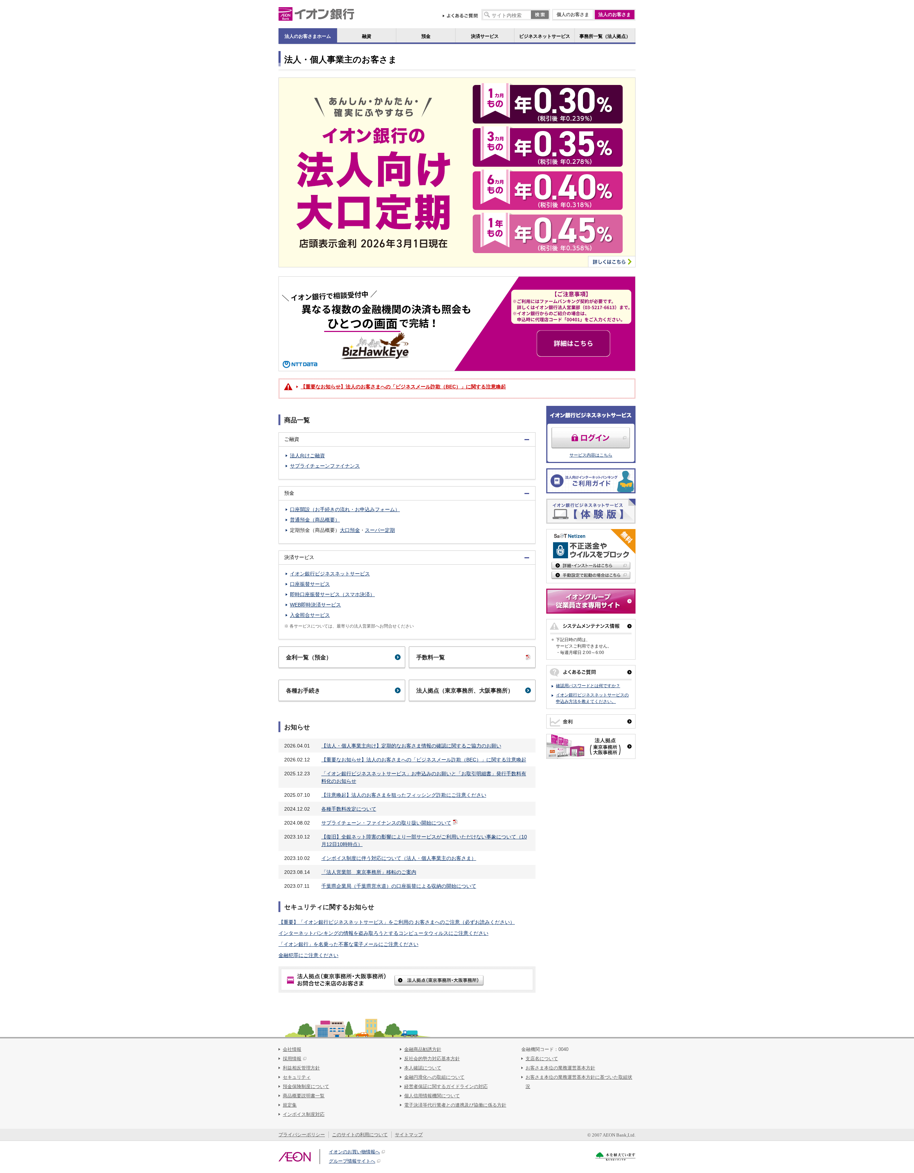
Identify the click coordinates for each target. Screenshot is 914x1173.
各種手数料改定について (348, 809)
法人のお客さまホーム (308, 36)
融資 (366, 36)
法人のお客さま (614, 14)
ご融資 (289, 439)
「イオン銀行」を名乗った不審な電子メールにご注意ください (348, 944)
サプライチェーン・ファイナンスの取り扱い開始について (386, 823)
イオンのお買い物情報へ (354, 1151)
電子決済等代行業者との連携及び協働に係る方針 (455, 1105)
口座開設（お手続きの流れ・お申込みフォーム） (345, 509)
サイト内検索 (487, 15)
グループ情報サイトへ (352, 1161)
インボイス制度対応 (304, 1114)
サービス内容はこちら (590, 455)
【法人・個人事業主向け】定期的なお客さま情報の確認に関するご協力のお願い (411, 746)
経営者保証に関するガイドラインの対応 (446, 1086)
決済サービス (485, 36)
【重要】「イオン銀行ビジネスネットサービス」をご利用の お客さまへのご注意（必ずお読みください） (396, 922)
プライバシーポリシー (301, 1134)
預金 (426, 36)
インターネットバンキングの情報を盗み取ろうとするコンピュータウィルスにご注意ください (383, 933)
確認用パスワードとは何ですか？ (588, 685)
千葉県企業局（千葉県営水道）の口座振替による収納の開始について (398, 886)
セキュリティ (297, 1077)
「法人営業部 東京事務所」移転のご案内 (368, 872)
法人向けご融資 (307, 455)
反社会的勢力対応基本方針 (432, 1058)
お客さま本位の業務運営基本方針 (560, 1068)
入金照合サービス (310, 615)
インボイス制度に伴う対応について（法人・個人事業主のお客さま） (398, 858)
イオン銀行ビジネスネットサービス (330, 574)
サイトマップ (409, 1134)
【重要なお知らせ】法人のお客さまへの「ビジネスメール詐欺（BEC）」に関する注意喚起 (423, 759)
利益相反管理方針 (301, 1068)
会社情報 (292, 1049)
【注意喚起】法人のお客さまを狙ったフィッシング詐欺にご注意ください (403, 795)
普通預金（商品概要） (315, 520)
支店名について (542, 1058)
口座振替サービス (310, 584)
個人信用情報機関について (432, 1095)
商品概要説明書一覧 (304, 1095)
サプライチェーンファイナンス (325, 466)
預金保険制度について (306, 1086)
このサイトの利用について (360, 1134)
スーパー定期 (380, 530)
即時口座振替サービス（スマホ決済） (332, 594)
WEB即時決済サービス (315, 605)
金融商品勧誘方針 (422, 1049)
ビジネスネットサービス (544, 36)
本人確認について (422, 1068)
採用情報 (292, 1058)
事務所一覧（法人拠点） (605, 36)
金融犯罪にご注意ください (308, 955)
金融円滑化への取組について (434, 1077)
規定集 (290, 1105)
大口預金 (350, 530)
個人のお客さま (573, 14)
